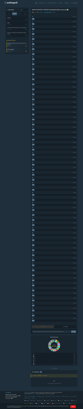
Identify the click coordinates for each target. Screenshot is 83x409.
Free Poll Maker (31, 396)
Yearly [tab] (25, 13)
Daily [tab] (9, 13)
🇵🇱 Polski (65, 403)
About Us (58, 396)
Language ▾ (75, 2)
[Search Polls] (36, 3)
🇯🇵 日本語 (43, 403)
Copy (74, 331)
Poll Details (54, 368)
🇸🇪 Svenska (67, 400)
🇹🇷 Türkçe (33, 400)
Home (25, 396)
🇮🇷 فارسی (32, 403)
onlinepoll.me (27, 392)
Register (67, 2)
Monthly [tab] (19, 13)
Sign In (61, 2)
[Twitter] (10, 392)
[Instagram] (8, 392)
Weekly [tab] (14, 13)
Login (35, 375)
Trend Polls (48, 396)
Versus (53, 396)
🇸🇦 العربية (26, 403)
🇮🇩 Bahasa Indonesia (56, 403)
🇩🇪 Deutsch (39, 400)
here (20, 407)
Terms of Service (25, 406)
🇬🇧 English (26, 400)
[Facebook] (6, 392)
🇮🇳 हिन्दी (48, 403)
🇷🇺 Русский (73, 400)
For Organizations (53, 2)
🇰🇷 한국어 (38, 403)
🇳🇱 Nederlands (72, 403)
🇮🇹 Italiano (60, 400)
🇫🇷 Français (46, 400)
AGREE (73, 406)
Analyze (66, 326)
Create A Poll (43, 2)
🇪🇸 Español (53, 400)
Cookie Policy (27, 398)
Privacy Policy (73, 396)
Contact (34, 393)
